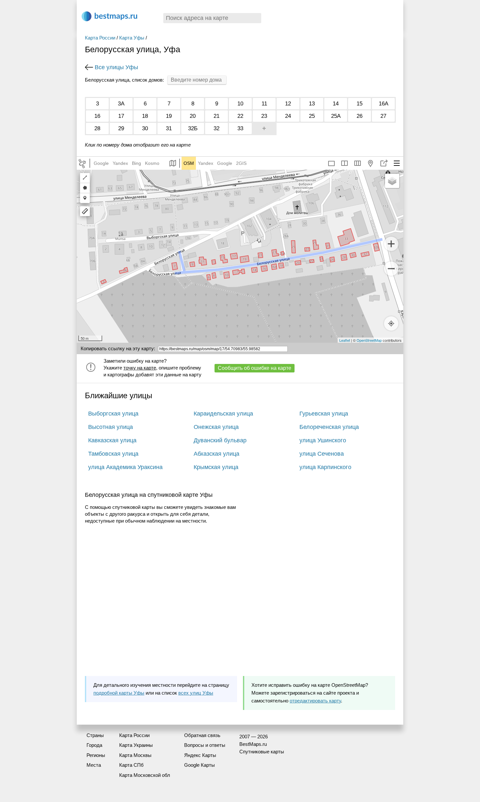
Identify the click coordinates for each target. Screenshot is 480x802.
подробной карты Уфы (118, 693)
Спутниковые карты (261, 751)
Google (101, 163)
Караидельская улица (223, 413)
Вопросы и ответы (204, 745)
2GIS (241, 163)
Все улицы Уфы (116, 67)
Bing (136, 163)
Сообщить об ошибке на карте (254, 368)
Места (94, 765)
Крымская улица (216, 467)
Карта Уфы (131, 37)
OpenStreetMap (369, 340)
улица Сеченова (321, 453)
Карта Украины (136, 745)
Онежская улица (216, 427)
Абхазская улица (216, 453)
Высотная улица (110, 427)
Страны (95, 735)
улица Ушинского (322, 440)
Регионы (96, 755)
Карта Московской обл (144, 775)
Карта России (100, 37)
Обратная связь (202, 735)
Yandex (120, 163)
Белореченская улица (329, 427)
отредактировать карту (315, 700)
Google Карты (199, 765)
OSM (189, 163)
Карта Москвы (135, 755)
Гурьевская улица (323, 413)
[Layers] (392, 181)
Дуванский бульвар (220, 440)
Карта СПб (131, 765)
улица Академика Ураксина (125, 467)
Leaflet (344, 340)
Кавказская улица (112, 440)
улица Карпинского (325, 467)
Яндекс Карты (200, 755)
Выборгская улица (113, 413)
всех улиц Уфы (195, 693)
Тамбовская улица (113, 453)
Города (94, 745)
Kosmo (152, 163)
